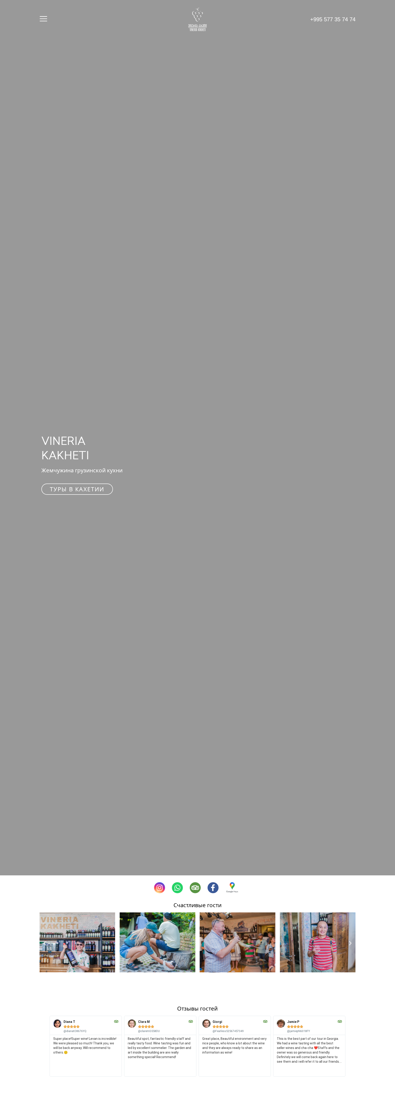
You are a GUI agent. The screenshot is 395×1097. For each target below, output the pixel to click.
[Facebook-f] (213, 887)
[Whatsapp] (177, 887)
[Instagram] (159, 887)
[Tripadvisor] (195, 887)
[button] (45, 943)
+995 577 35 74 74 (332, 19)
